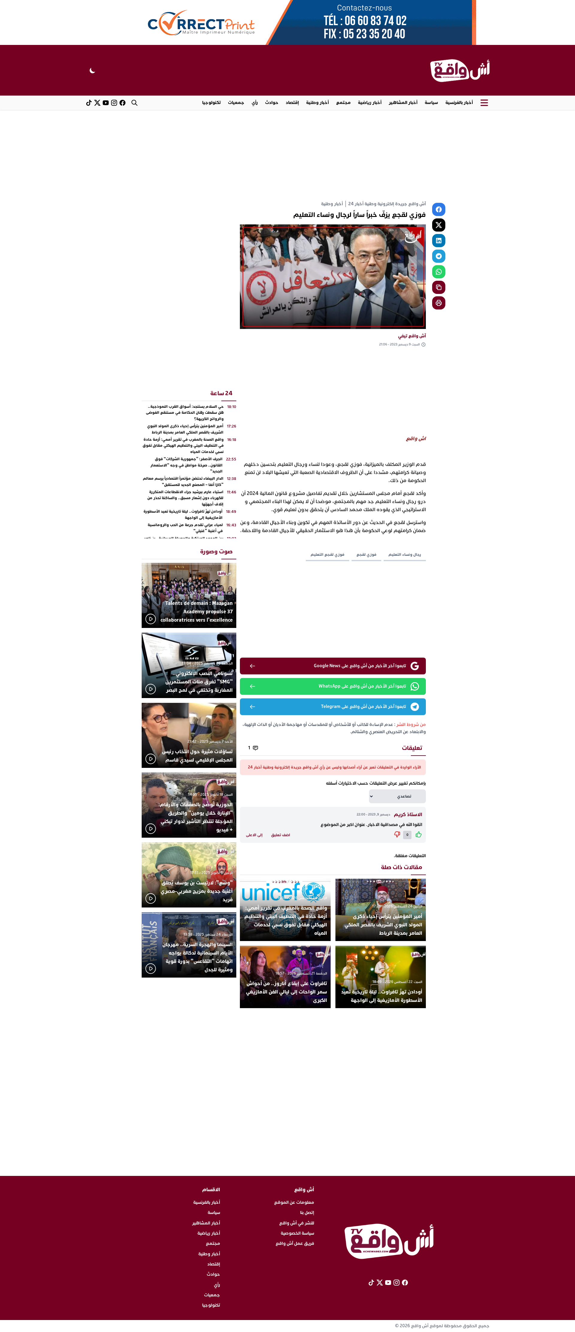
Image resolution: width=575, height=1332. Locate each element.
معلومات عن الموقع (294, 1202)
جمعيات (236, 102)
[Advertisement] (287, 155)
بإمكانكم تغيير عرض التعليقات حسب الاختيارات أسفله (376, 783)
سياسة (431, 102)
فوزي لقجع (366, 554)
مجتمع (343, 102)
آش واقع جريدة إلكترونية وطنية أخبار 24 (387, 204)
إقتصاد (292, 102)
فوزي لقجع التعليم (327, 554)
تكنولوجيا (211, 102)
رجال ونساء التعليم (404, 554)
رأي (255, 102)
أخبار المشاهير (403, 102)
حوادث (272, 102)
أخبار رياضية (370, 102)
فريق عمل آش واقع (295, 1243)
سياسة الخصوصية (297, 1233)
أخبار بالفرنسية (459, 102)
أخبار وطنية (317, 102)
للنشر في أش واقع (296, 1223)
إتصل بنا (307, 1212)
